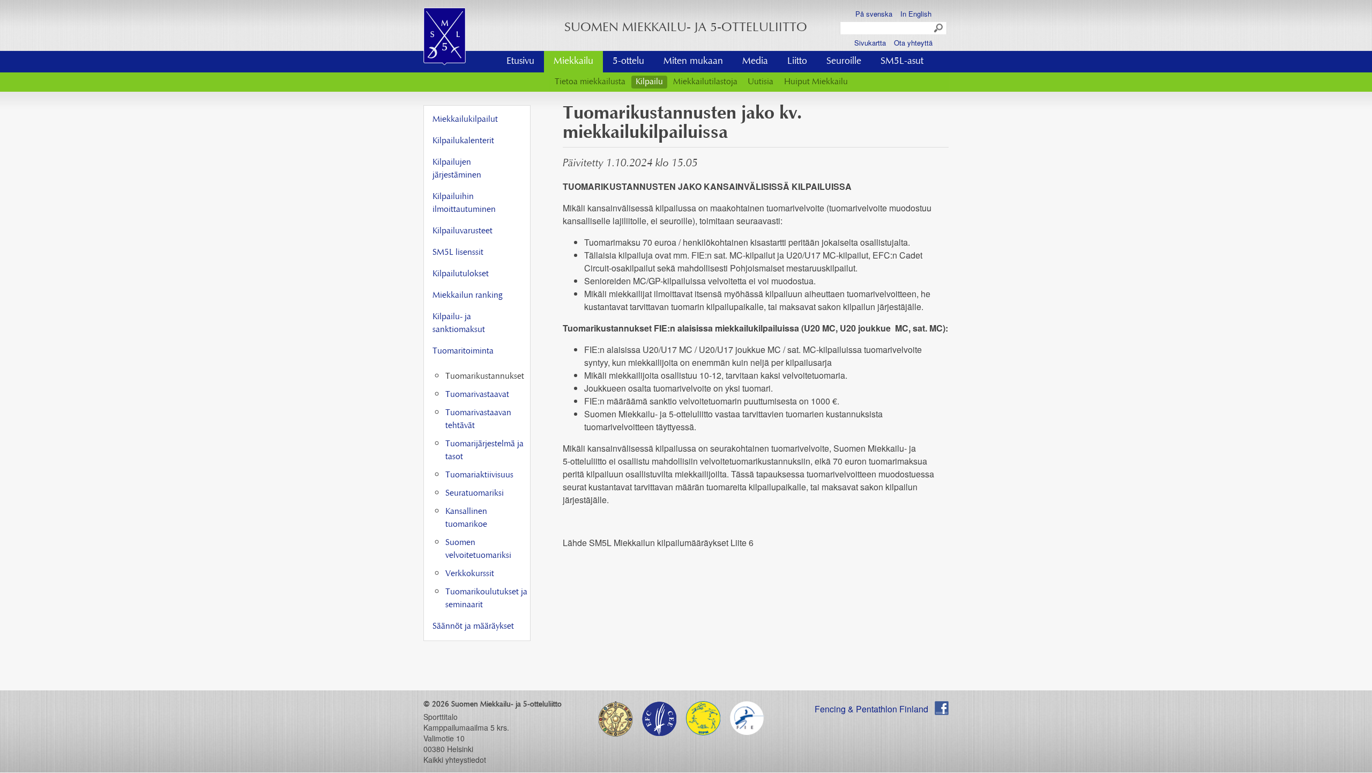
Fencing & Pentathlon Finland (871, 709)
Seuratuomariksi (474, 493)
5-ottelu (628, 62)
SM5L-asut (902, 62)
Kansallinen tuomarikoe (466, 518)
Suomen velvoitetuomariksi (478, 549)
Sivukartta (870, 43)
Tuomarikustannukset (484, 376)
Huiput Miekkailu (816, 82)
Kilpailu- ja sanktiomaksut (459, 323)
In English (915, 14)
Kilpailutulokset (461, 274)
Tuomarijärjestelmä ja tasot (484, 450)
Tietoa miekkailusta (590, 82)
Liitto (797, 62)
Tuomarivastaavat (477, 395)
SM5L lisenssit (458, 252)
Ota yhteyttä (913, 43)
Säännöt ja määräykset (473, 626)
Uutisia (760, 82)
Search (939, 28)
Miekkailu (573, 62)
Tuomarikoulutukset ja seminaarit (486, 598)
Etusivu (520, 62)
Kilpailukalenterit (463, 141)
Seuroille (843, 62)
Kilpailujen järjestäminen (457, 169)
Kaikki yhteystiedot (454, 759)
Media (755, 62)
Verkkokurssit (469, 574)
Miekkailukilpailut (465, 119)
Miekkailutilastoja (705, 82)
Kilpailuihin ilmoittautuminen (464, 203)
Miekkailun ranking (467, 295)
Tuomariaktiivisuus (479, 475)
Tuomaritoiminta (463, 351)
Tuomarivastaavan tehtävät (478, 419)
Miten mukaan (693, 62)
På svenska (873, 14)
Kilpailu (649, 82)
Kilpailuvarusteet (463, 231)
